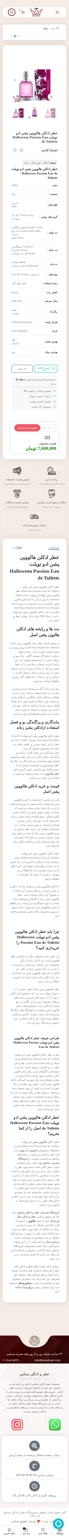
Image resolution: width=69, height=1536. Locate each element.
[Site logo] (36, 11)
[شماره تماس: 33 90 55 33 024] (34, 1466)
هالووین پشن (40, 1142)
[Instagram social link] (21, 150)
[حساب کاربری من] (11, 12)
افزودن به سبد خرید (27, 427)
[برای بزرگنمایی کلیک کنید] (51, 96)
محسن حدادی (19, 1521)
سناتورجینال (52, 1241)
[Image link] (55, 1424)
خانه (52, 28)
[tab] (53, 547)
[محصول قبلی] (18, 36)
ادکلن (46, 162)
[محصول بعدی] (11, 36)
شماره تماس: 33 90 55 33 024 (34, 1475)
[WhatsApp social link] (15, 150)
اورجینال (36, 162)
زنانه (45, 28)
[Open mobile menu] (57, 12)
